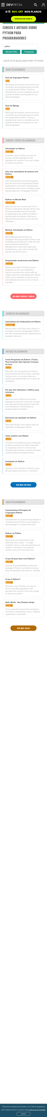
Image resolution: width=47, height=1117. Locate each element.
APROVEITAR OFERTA (23, 19)
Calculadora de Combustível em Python (23, 322)
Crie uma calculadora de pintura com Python (21, 173)
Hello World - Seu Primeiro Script (19, 602)
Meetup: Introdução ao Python (19, 230)
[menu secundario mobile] (2, 4)
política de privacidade (37, 1110)
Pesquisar (29, 52)
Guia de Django (12, 106)
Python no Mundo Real (15, 199)
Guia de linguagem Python (17, 78)
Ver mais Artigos (23, 484)
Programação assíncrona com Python (22, 260)
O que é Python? (12, 579)
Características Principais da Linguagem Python (18, 511)
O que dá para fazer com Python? (20, 559)
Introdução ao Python (15, 148)
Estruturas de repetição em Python (20, 418)
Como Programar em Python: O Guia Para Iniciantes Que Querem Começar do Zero (22, 361)
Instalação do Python (14, 461)
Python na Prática (13, 533)
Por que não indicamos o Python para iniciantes (22, 391)
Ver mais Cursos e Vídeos (24, 296)
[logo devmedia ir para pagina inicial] (14, 5)
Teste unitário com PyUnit (16, 436)
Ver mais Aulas (23, 628)
